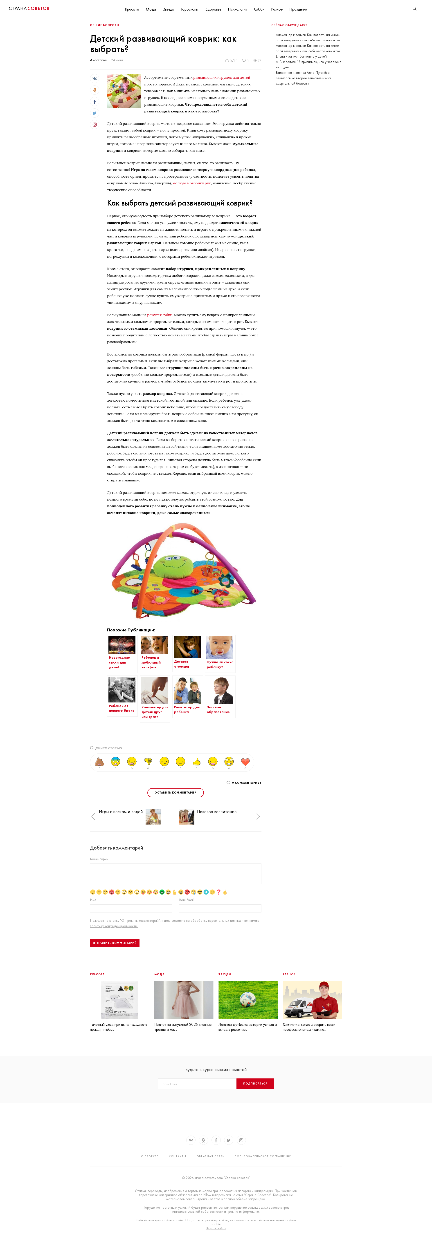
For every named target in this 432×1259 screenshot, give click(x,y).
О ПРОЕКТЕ (150, 1156)
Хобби (259, 9)
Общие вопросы (104, 25)
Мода (151, 9)
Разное (277, 9)
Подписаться (255, 1083)
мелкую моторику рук (192, 183)
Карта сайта (216, 1228)
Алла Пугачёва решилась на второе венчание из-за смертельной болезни (303, 78)
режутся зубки (159, 315)
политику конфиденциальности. (114, 926)
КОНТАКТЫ (177, 1156)
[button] (93, 816)
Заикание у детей (313, 56)
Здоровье (213, 9)
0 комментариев (246, 783)
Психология (237, 9)
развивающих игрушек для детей (221, 77)
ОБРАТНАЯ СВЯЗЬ (211, 1156)
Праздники (298, 9)
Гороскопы (189, 9)
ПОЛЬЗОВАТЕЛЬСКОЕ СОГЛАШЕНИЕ (263, 1156)
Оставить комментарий (176, 792)
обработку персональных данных (216, 920)
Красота (132, 9)
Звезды (168, 9)
